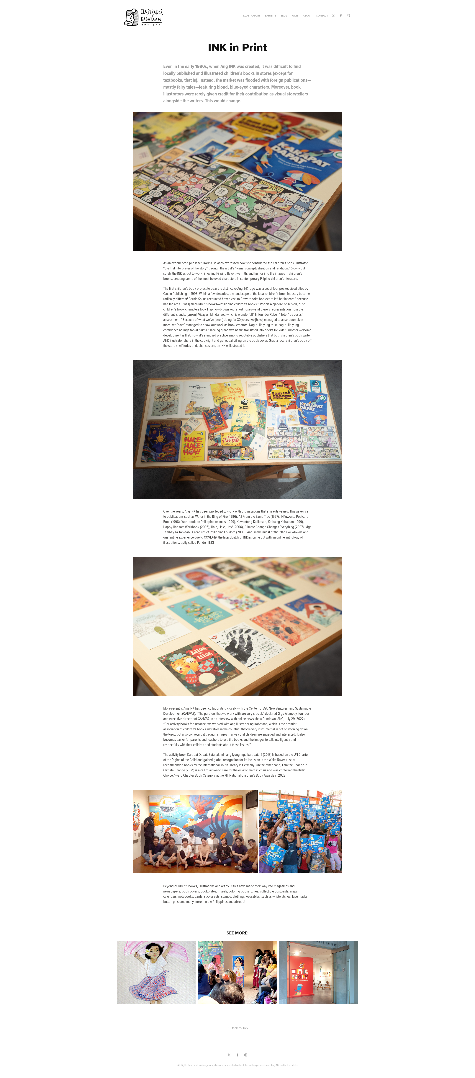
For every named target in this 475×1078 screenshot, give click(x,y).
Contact (322, 15)
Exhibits (270, 15)
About (307, 15)
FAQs (295, 15)
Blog (284, 15)
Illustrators (252, 15)
